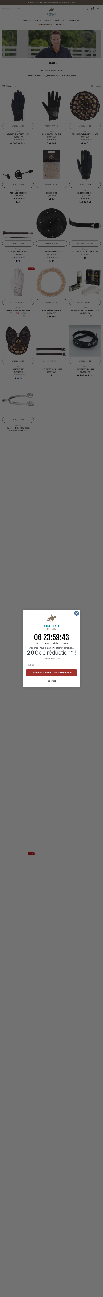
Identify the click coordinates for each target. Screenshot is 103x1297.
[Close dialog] (76, 613)
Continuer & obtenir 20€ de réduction (51, 672)
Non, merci (51, 681)
